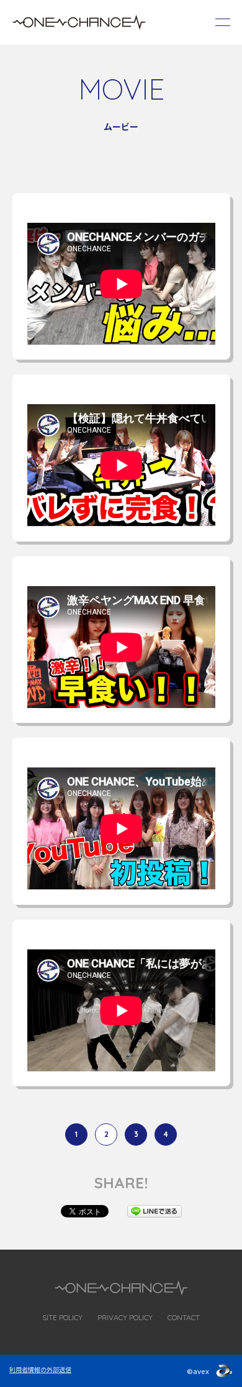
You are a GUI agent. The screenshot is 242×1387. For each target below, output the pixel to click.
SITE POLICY (62, 1317)
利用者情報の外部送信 (40, 1369)
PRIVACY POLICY (125, 1317)
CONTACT (184, 1317)
